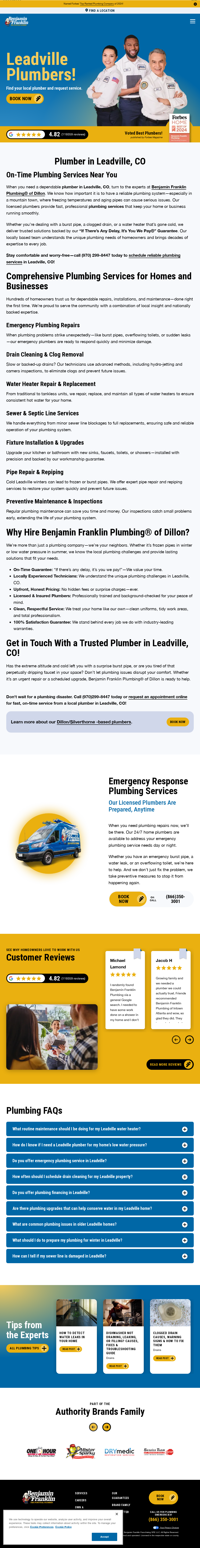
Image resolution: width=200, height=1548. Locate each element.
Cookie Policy (63, 1526)
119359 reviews (73, 978)
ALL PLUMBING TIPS (24, 1348)
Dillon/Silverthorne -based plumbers (94, 721)
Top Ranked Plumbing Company (97, 3)
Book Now (21, 98)
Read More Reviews (166, 1064)
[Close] (116, 1514)
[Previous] (176, 1039)
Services (81, 1493)
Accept (104, 1536)
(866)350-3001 (175, 899)
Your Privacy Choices (169, 1528)
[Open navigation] (192, 21)
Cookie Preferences (42, 1526)
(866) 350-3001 (163, 1519)
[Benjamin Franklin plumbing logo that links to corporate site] (16, 22)
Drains (110, 1357)
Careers (81, 1500)
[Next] (189, 1039)
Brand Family (121, 1505)
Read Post (68, 1349)
